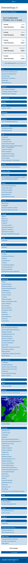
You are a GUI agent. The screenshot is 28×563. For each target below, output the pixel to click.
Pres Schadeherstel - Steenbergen (10, 160)
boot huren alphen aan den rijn (9, 210)
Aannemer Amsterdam (7, 343)
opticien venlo (5, 454)
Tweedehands (5, 98)
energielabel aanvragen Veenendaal (11, 353)
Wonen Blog (5, 345)
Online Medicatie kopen (8, 465)
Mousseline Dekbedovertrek (9, 74)
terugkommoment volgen (8, 154)
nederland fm (5, 452)
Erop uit (4, 201)
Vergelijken (5, 499)
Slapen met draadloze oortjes (9, 301)
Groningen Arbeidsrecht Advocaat (10, 234)
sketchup (4, 478)
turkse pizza (5, 371)
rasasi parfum (5, 321)
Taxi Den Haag (5, 76)
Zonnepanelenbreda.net (8, 532)
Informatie (4, 428)
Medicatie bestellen (7, 456)
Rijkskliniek (5, 221)
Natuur (3, 380)
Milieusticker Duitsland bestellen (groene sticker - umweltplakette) (12, 146)
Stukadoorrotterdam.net (8, 530)
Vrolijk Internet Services (8, 256)
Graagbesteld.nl (6, 290)
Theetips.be (5, 362)
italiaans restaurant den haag (9, 367)
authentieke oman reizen (8, 196)
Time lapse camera (7, 225)
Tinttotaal (4, 254)
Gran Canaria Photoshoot (8, 89)
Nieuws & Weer (6, 171)
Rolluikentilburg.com (7, 336)
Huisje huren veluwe (7, 188)
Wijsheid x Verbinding (7, 229)
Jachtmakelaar (5, 446)
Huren (3, 238)
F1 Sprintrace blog (6, 141)
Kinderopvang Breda (7, 128)
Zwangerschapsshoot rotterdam (10, 539)
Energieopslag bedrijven (8, 265)
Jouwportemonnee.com (8, 510)
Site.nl (22, 32)
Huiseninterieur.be (6, 284)
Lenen (3, 275)
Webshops (4, 112)
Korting (4, 102)
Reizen (4, 183)
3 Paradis (4, 297)
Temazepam (5, 314)
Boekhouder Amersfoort (8, 231)
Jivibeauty (4, 223)
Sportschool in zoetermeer (8, 78)
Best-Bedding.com (6, 82)
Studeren (4, 517)
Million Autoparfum (6, 151)
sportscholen (5, 80)
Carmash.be (5, 137)
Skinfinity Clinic (6, 430)
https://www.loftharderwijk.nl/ (9, 185)
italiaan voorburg (6, 375)
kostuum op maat (6, 487)
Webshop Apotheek (7, 461)
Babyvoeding (5, 543)
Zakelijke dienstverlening (8, 527)
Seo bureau (5, 484)
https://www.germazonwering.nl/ (10, 327)
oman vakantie (5, 476)
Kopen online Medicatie (8, 463)
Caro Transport (5, 158)
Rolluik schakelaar (6, 299)
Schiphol (4, 105)
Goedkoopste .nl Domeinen (9, 12)
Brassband (4, 240)
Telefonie (4, 245)
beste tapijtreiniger (6, 316)
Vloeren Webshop (6, 303)
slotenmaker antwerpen (8, 349)
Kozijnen (4, 390)
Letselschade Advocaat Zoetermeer (11, 167)
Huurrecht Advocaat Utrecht (9, 504)
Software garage (6, 139)
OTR (3, 115)
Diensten (4, 119)
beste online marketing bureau (9, 72)
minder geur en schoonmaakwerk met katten (13, 491)
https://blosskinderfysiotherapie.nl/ (10, 439)
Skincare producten (7, 286)
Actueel (4, 164)
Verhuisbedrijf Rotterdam (8, 471)
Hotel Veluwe (5, 203)
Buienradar (5, 397)
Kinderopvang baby (7, 130)
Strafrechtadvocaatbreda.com (9, 467)
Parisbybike (5, 205)
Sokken (4, 282)
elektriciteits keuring (7, 482)
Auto (3, 134)
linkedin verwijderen (7, 448)
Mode (3, 495)
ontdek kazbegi (6, 424)
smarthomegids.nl (6, 502)
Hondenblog (5, 435)
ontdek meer (5, 523)
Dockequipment (6, 260)
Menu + (14, 1)
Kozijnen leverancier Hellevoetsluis (11, 393)
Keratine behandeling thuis (9, 288)
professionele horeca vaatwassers (10, 271)
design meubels (6, 351)
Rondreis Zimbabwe (7, 190)
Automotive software (7, 149)
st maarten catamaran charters (9, 91)
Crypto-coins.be (6, 513)
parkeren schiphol (6, 108)
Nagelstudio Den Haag (8, 443)
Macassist (4, 437)
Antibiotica (4, 312)
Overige (4, 214)
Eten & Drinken (6, 360)
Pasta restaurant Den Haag (9, 373)
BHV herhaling (5, 306)
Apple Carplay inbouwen (8, 143)
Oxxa (23, 40)
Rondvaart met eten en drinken (10, 207)
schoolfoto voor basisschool (9, 541)
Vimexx (22, 56)
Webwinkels (5, 279)
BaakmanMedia (23, 559)
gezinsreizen (5, 474)
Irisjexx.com (5, 218)
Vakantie (4, 87)
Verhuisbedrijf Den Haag (8, 340)
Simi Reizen (5, 489)
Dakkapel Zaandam (7, 332)
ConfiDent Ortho (6, 433)
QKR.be (4, 216)
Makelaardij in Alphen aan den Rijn (11, 347)
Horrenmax (5, 318)
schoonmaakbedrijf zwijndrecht (10, 121)
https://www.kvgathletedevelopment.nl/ (11, 441)
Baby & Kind (5, 536)
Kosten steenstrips (6, 386)
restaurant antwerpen (7, 480)
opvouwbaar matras (7, 310)
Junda (22, 24)
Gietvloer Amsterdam (7, 338)
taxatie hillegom (6, 356)
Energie (4, 521)
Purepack (4, 258)
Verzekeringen (6, 175)
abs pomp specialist (7, 269)
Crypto (3, 508)
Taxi (3, 69)
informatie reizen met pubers (9, 93)
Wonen (4, 325)
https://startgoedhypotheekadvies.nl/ (11, 330)
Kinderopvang (5, 126)
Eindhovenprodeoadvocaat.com (10, 469)
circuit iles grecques (7, 192)
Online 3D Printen (6, 293)
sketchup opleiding (6, 308)
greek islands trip (6, 194)
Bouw (3, 383)
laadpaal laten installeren (8, 156)
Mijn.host (22, 48)
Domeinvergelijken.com (21, 63)
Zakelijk (4, 251)
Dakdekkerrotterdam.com (8, 334)
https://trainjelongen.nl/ (7, 227)
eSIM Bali (4, 247)
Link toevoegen (13, 548)
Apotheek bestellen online (8, 459)
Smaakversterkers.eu (7, 364)
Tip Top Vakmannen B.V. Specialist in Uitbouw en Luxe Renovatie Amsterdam (14, 178)
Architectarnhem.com (7, 267)
